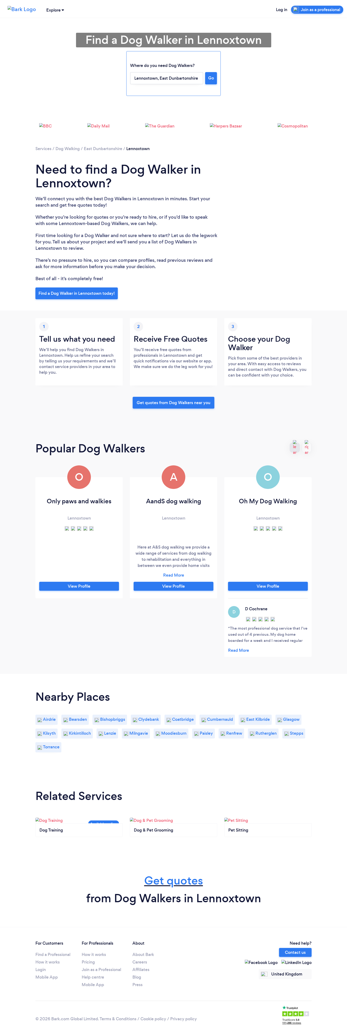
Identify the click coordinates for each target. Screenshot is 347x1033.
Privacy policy (183, 1019)
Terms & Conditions (118, 1019)
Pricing (88, 962)
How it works (47, 962)
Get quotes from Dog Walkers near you (173, 403)
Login (40, 969)
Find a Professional (52, 954)
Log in (281, 9)
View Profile (79, 586)
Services (43, 149)
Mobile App (46, 977)
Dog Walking (67, 149)
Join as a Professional (101, 969)
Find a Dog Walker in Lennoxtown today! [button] (76, 293)
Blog (136, 977)
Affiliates (140, 969)
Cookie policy (153, 1019)
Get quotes (173, 881)
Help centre (93, 977)
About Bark (143, 954)
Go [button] (211, 78)
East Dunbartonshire (103, 149)
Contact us (295, 952)
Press (137, 985)
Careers (139, 962)
